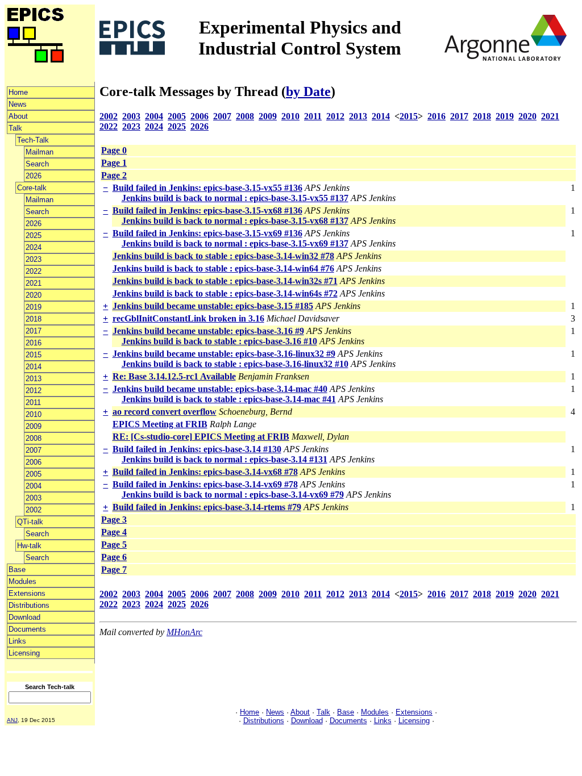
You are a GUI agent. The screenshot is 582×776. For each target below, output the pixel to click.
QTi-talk (30, 522)
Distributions (29, 605)
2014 (33, 366)
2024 (33, 247)
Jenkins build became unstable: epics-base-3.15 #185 (213, 306)
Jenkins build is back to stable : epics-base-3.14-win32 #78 (223, 256)
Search (37, 164)
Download (24, 617)
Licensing (24, 653)
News (18, 104)
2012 (33, 390)
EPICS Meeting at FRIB (160, 424)
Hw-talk (29, 545)
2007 (33, 450)
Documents (27, 629)
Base (17, 569)
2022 (33, 271)
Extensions (27, 593)
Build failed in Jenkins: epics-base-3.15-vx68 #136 (207, 210)
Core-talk (32, 187)
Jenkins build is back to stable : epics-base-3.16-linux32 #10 (235, 364)
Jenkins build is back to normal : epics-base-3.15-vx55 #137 (235, 198)
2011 (33, 402)
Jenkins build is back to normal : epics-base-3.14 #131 (224, 459)
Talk (15, 128)
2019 (33, 307)
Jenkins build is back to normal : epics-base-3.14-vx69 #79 (233, 494)
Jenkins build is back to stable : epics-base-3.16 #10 (219, 341)
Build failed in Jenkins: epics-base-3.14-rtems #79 (207, 507)
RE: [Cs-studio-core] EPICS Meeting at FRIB (201, 436)
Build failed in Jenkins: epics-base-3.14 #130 (197, 449)
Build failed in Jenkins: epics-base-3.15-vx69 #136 (207, 233)
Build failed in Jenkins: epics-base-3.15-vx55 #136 (207, 188)
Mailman (39, 152)
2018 (33, 319)
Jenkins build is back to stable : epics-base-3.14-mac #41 (229, 399)
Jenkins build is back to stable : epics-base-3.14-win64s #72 (225, 293)
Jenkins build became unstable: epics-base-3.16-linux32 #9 (224, 353)
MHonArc (184, 632)
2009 (33, 426)
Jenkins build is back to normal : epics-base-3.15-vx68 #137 (235, 221)
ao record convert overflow (165, 411)
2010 (33, 414)
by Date (308, 91)
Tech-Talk (33, 140)
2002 (33, 510)
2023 (33, 259)
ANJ (12, 720)
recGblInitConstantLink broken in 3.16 (188, 318)
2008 (33, 438)
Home (18, 92)
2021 (33, 283)
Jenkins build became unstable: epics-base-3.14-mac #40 (220, 389)
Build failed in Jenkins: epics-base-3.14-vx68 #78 (205, 472)
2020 (33, 295)
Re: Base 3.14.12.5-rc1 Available (174, 376)
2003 (33, 498)
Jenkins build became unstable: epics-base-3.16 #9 (208, 331)
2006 (33, 462)
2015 (33, 355)
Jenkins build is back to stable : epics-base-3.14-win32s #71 (225, 281)
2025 (33, 235)
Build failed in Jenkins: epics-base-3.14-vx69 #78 (205, 484)
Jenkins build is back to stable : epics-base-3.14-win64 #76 (223, 268)
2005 (33, 474)
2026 (33, 176)
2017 (33, 331)
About (18, 116)
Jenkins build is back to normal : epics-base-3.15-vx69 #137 (235, 243)
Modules (22, 581)
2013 (33, 378)
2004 (33, 486)
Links (17, 641)
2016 (33, 343)
